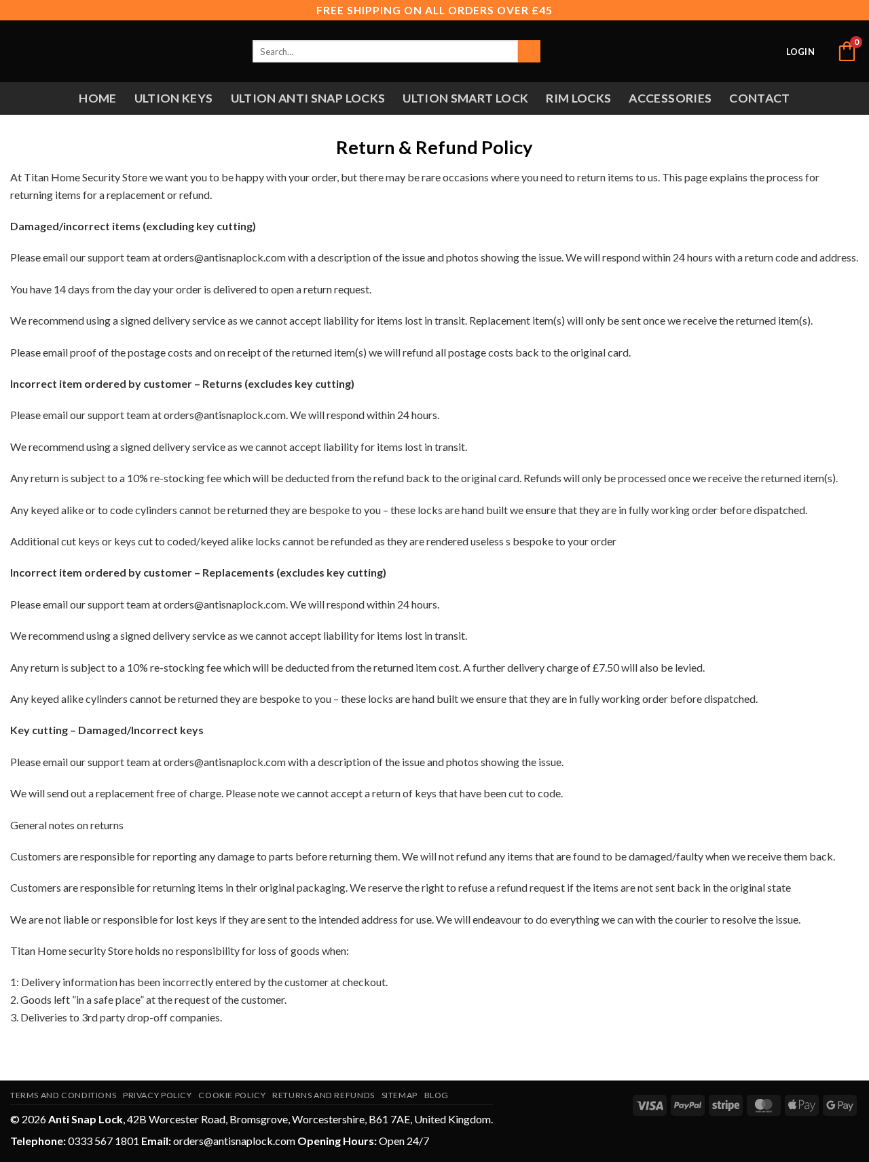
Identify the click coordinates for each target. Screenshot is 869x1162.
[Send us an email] (767, 51)
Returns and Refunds (323, 1095)
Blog (436, 1095)
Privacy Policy (157, 1095)
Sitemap (400, 1095)
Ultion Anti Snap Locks (308, 98)
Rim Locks (578, 98)
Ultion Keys (173, 98)
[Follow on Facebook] (749, 51)
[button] (800, 51)
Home (97, 98)
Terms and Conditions (63, 1095)
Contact (759, 98)
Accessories (670, 98)
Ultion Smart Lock (465, 98)
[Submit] (529, 51)
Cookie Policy (231, 1095)
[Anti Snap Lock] (72, 51)
